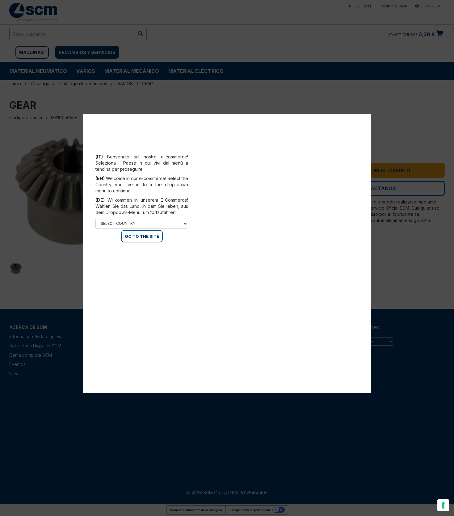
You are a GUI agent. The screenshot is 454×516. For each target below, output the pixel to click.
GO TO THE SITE (142, 236)
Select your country (146, 149)
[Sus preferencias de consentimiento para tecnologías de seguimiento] (443, 505)
